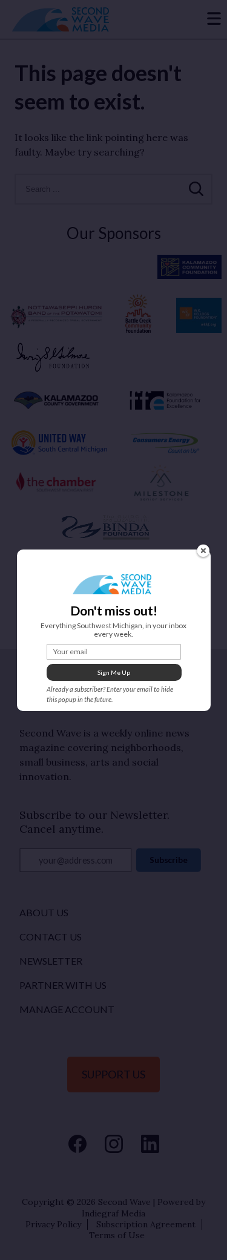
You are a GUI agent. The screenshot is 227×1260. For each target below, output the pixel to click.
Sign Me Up (113, 672)
